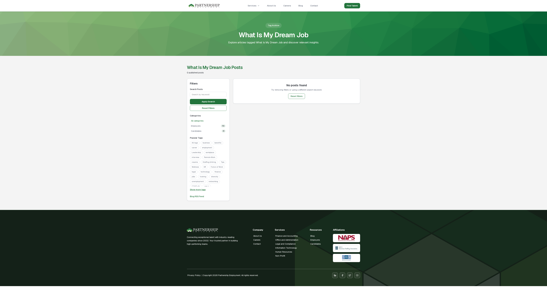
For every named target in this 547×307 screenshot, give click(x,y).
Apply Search (208, 101)
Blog (300, 5)
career (194, 148)
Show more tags (198, 189)
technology (205, 172)
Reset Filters (208, 108)
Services (252, 5)
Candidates (315, 244)
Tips (222, 162)
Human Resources (283, 252)
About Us (271, 5)
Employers (315, 240)
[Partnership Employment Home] (204, 5)
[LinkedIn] (335, 275)
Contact (314, 5)
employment (207, 148)
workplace (210, 152)
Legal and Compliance (285, 244)
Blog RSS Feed (197, 196)
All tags (195, 143)
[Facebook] (342, 275)
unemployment (198, 181)
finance (218, 172)
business (206, 143)
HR (205, 167)
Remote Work (209, 157)
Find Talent (352, 5)
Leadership (196, 152)
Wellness (195, 167)
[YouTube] (357, 275)
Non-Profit (280, 256)
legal (194, 172)
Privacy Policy (194, 275)
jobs (193, 177)
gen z (206, 186)
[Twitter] (350, 275)
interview (195, 157)
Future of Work (217, 167)
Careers (287, 5)
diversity (214, 177)
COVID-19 (196, 186)
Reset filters (297, 96)
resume (195, 162)
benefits (218, 143)
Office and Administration (286, 240)
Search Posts (196, 89)
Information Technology (286, 248)
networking (213, 181)
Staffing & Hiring (209, 162)
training (203, 177)
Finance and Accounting (286, 236)
